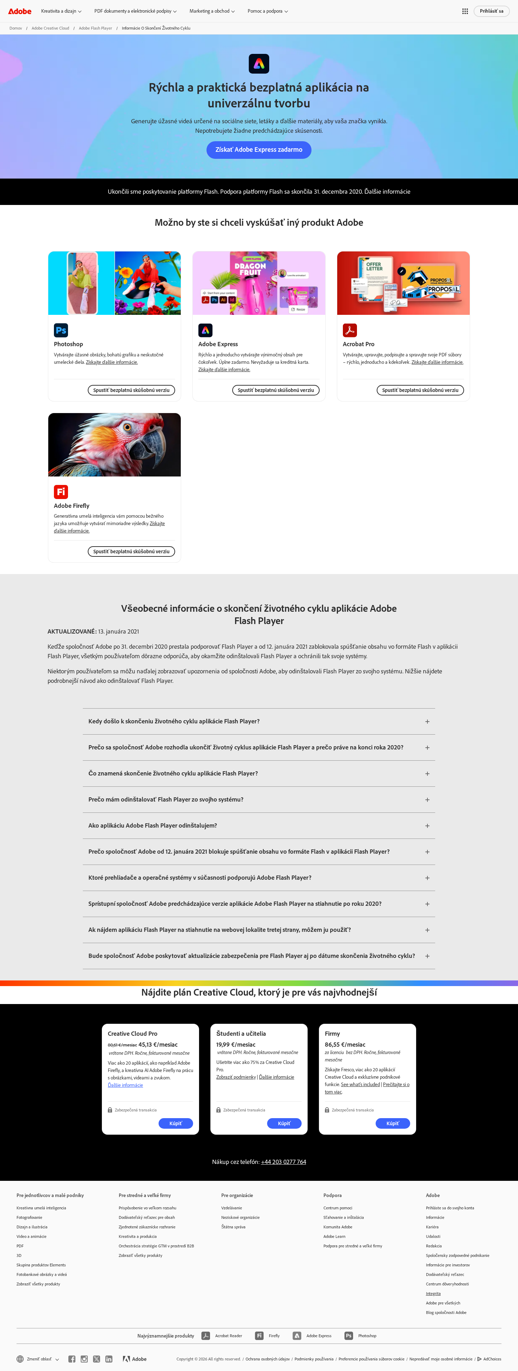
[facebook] (71, 1359)
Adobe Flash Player (95, 28)
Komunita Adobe (337, 1226)
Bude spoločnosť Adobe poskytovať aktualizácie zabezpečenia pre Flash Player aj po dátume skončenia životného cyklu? (251, 956)
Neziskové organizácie (240, 1217)
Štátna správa (233, 1226)
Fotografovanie (29, 1217)
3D (19, 1255)
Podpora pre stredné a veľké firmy (352, 1246)
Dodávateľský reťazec (445, 1274)
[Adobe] (19, 11)
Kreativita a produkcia (138, 1236)
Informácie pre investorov (448, 1265)
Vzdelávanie (231, 1207)
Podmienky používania (314, 1359)
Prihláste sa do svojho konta (450, 1207)
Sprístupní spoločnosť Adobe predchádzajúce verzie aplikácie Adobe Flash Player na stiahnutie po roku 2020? (235, 904)
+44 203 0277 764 (283, 1162)
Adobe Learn (334, 1236)
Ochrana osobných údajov (268, 1359)
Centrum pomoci (337, 1207)
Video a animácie (32, 1236)
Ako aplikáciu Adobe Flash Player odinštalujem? (152, 825)
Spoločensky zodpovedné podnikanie (457, 1255)
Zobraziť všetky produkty (38, 1284)
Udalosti (433, 1236)
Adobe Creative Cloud (50, 28)
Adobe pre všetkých (443, 1303)
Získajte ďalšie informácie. (112, 362)
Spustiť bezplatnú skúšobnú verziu (276, 390)
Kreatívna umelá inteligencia (41, 1207)
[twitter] (96, 1359)
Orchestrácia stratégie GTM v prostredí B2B (156, 1246)
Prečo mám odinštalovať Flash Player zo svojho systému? (165, 799)
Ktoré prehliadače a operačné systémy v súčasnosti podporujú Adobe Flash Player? (200, 877)
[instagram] (84, 1359)
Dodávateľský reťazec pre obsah (147, 1217)
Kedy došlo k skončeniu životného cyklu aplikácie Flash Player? (174, 721)
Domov (16, 28)
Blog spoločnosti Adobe (446, 1312)
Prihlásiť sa (492, 11)
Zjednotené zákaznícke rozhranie (147, 1226)
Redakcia (434, 1246)
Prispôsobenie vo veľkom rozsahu (147, 1207)
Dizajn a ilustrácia (32, 1226)
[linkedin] (108, 1359)
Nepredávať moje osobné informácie (441, 1359)
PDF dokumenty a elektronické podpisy (132, 11)
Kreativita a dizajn (58, 11)
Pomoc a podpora (265, 11)
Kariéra (432, 1226)
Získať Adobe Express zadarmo (259, 149)
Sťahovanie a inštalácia (343, 1217)
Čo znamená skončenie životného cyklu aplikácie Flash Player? (173, 773)
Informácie (435, 1217)
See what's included (360, 1085)
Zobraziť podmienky (236, 1077)
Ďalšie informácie (125, 1085)
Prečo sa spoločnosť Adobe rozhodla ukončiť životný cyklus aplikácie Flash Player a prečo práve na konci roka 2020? (245, 747)
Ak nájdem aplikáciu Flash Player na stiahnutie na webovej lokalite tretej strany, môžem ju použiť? (219, 930)
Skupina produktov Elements (41, 1265)
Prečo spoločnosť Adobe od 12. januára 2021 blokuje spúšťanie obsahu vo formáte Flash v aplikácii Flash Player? (239, 851)
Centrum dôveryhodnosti (447, 1284)
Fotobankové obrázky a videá (42, 1274)
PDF (20, 1246)
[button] (465, 11)
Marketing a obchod (209, 11)
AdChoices (492, 1359)
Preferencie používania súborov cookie (372, 1359)
